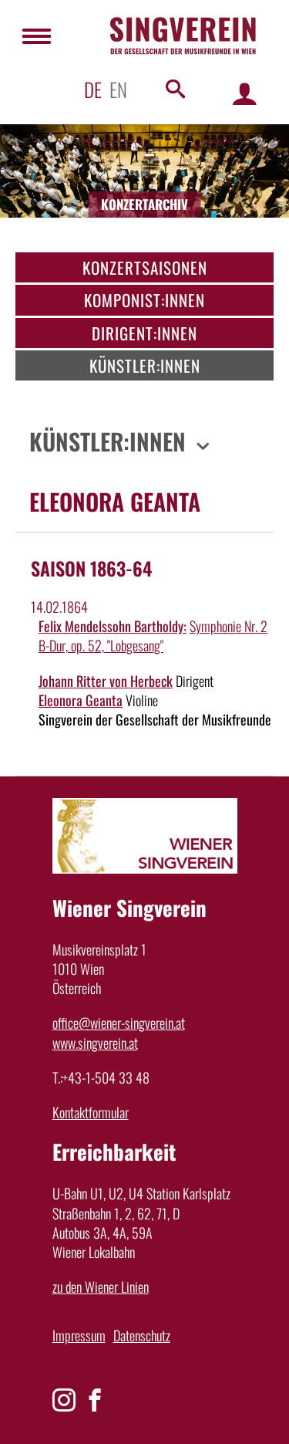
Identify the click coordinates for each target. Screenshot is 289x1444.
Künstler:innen (144, 365)
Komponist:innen (144, 300)
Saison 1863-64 (91, 568)
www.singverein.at (95, 1043)
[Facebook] (94, 1400)
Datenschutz (141, 1335)
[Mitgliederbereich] (244, 93)
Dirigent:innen (144, 333)
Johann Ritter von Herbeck (106, 681)
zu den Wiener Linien (100, 1287)
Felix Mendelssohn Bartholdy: (113, 626)
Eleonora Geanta (81, 700)
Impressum (79, 1335)
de (93, 89)
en (118, 89)
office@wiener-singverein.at (118, 1023)
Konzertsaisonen (144, 267)
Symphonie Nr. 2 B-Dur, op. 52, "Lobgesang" (153, 635)
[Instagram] (64, 1400)
